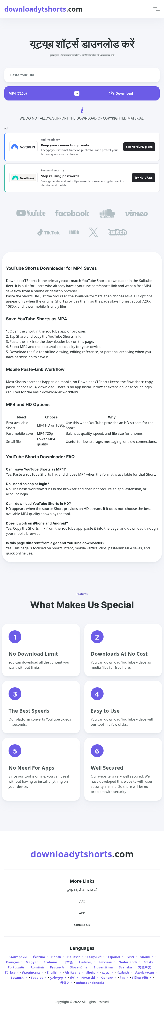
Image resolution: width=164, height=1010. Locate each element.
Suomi (145, 957)
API (82, 901)
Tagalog (37, 977)
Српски (107, 977)
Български (18, 957)
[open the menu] (156, 9)
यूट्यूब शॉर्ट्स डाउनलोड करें (82, 890)
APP (82, 913)
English (53, 972)
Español (114, 957)
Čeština (39, 957)
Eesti (130, 957)
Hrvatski (88, 977)
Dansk (56, 957)
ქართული (57, 977)
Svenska (126, 967)
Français (13, 962)
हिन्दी (73, 977)
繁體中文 (145, 967)
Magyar (32, 962)
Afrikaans (73, 972)
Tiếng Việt (140, 977)
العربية (106, 972)
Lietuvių (86, 962)
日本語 (68, 962)
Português (16, 967)
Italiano (51, 962)
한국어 (65, 982)
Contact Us (82, 924)
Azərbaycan (145, 972)
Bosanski (17, 977)
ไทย (123, 977)
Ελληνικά (94, 957)
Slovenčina (79, 967)
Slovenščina (104, 967)
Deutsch (74, 957)
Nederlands (128, 962)
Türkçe (10, 972)
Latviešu (106, 962)
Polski (149, 962)
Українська (31, 972)
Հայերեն (123, 972)
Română (38, 967)
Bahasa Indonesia (90, 982)
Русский (57, 967)
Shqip (91, 972)
